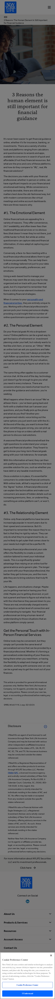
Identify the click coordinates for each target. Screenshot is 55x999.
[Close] (51, 955)
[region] (27, 975)
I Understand (27, 993)
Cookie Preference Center (27, 985)
